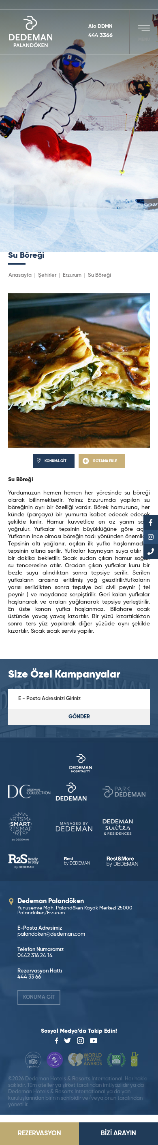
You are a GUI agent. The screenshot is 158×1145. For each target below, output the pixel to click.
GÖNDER (79, 717)
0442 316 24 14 (35, 955)
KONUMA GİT (39, 997)
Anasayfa (20, 275)
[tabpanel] (79, 126)
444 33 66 (29, 977)
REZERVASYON (39, 1133)
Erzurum (72, 275)
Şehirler (47, 275)
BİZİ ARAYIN (118, 1133)
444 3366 (100, 35)
